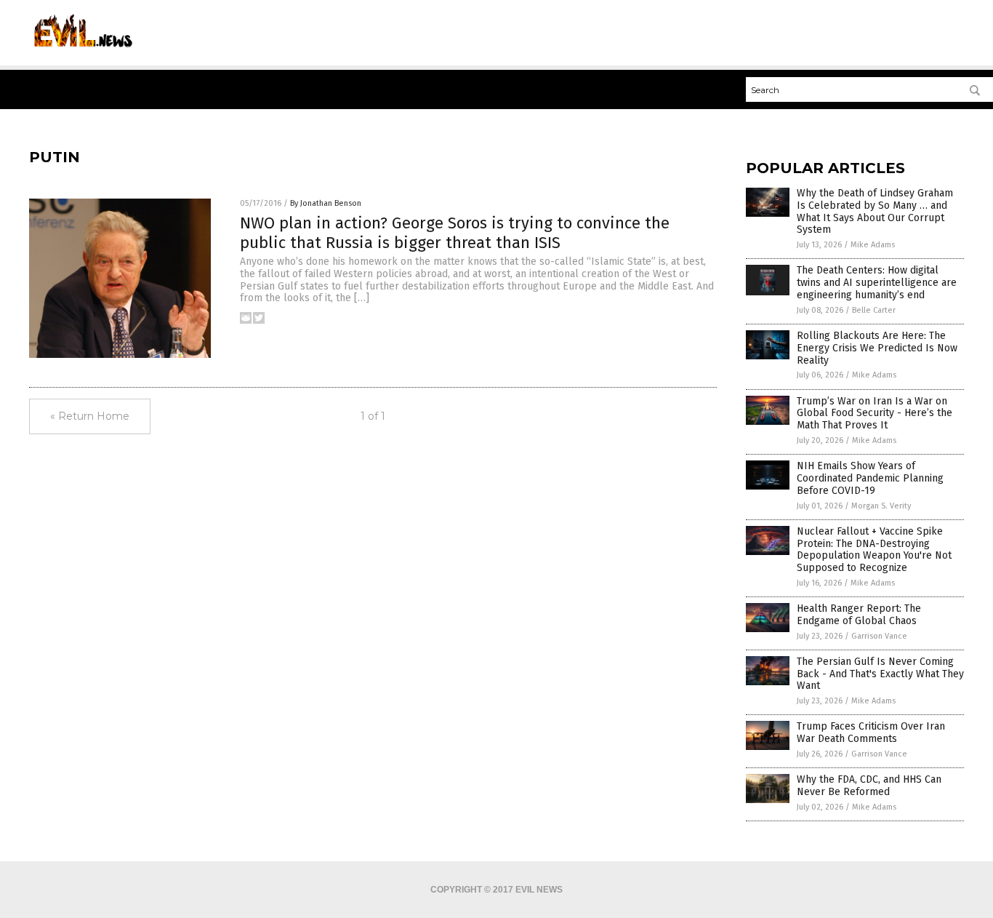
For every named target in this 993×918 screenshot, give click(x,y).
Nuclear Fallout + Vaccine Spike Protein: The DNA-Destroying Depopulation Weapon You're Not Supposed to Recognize (874, 549)
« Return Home (89, 416)
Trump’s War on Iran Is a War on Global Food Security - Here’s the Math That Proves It (874, 413)
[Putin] (81, 52)
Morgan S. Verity (881, 506)
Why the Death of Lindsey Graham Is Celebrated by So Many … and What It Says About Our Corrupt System (875, 211)
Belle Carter (874, 310)
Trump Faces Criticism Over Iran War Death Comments (871, 732)
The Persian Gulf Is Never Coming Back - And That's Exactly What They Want (880, 674)
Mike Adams (873, 245)
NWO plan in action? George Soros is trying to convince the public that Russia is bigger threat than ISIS (455, 232)
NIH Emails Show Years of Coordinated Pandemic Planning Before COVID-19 (870, 478)
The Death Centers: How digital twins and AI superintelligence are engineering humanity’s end (877, 282)
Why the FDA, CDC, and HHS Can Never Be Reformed (869, 785)
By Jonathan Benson (325, 203)
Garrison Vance (879, 636)
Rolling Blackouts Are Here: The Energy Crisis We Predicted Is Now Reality (877, 348)
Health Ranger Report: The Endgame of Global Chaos (859, 614)
